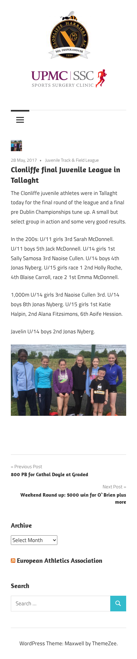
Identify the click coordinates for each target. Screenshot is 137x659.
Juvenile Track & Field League (72, 160)
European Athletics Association (59, 560)
